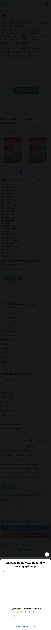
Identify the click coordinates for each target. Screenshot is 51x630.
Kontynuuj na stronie (25, 626)
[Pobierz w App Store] (25, 619)
